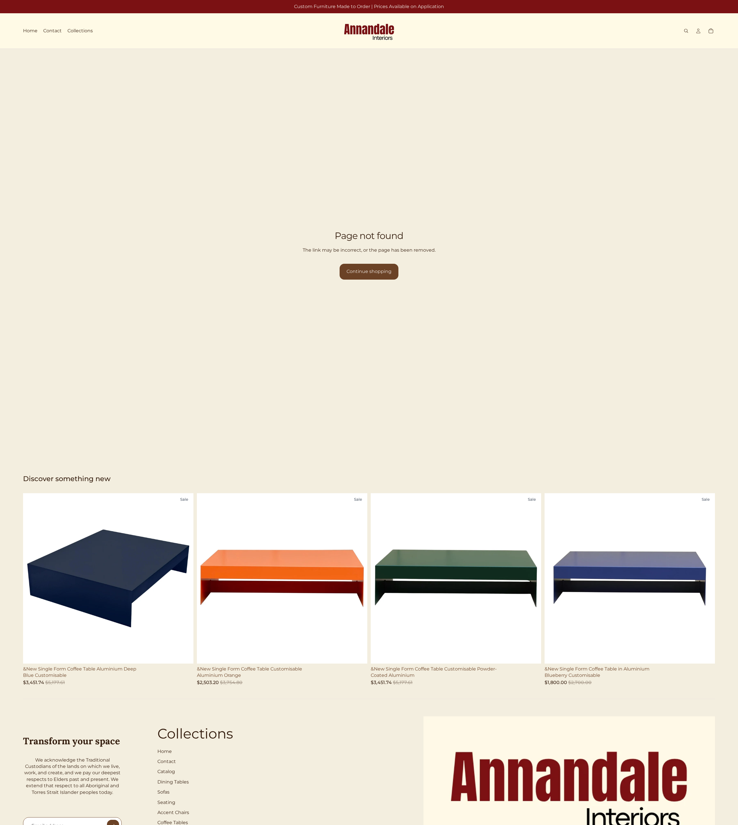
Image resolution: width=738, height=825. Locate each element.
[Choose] (184, 654)
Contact (166, 761)
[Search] (686, 31)
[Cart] (711, 31)
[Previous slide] (31, 578)
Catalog (166, 771)
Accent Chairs (173, 812)
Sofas (163, 792)
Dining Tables (173, 782)
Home (164, 751)
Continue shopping (369, 271)
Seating (166, 802)
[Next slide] (184, 578)
